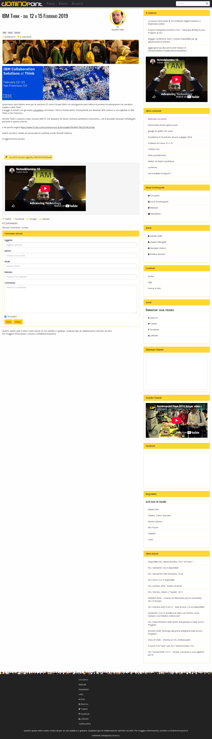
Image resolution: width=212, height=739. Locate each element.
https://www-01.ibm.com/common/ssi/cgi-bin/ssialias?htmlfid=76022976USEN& (58, 127)
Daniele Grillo (155, 236)
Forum (51, 3)
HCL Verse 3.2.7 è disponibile (161, 579)
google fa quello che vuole (160, 131)
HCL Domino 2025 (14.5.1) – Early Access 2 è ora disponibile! (176, 607)
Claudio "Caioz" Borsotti (159, 515)
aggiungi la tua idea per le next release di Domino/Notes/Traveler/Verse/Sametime (167, 49)
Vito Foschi (153, 527)
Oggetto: (8, 240)
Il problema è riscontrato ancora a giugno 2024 (170, 137)
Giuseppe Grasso (157, 248)
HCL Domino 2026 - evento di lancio (165, 586)
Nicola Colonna (155, 521)
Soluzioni (77, 3)
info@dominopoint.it (46, 333)
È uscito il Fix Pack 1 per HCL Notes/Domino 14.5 (171, 645)
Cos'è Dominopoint (159, 201)
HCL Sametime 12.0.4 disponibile (163, 567)
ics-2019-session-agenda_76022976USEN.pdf (31, 157)
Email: (7, 261)
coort (150, 539)
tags (150, 282)
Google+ (33, 219)
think (10, 33)
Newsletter (155, 213)
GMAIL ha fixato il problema (161, 161)
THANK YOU (154, 149)
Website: (8, 272)
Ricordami (12, 316)
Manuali (154, 207)
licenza (116, 735)
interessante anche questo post (163, 125)
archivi (151, 276)
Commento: (10, 282)
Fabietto (152, 533)
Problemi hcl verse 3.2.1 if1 (160, 143)
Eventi (62, 3)
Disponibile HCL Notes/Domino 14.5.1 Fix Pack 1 (170, 561)
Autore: (7, 250)
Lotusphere (38, 110)
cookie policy (85, 723)
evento (17, 33)
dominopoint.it (22, 3)
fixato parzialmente (157, 155)
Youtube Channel (154, 397)
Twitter (7, 219)
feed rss (154, 317)
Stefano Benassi (157, 254)
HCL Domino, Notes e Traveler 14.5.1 (165, 592)
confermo (152, 167)
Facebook (19, 219)
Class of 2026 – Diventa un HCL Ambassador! (169, 639)
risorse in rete (154, 288)
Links (81, 694)
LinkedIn (45, 219)
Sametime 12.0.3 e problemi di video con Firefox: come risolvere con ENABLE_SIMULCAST (173, 614)
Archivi (82, 699)
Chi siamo (155, 195)
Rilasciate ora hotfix (157, 119)
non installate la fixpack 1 (159, 173)
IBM (4, 33)
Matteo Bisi (153, 509)
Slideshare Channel (154, 349)
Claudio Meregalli (157, 242)
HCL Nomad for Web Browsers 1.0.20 (165, 573)
